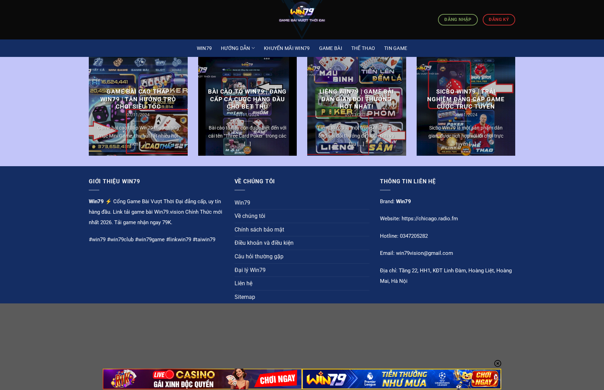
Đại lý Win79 (250, 270)
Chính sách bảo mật (259, 229)
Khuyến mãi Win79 (287, 48)
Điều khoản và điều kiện (264, 243)
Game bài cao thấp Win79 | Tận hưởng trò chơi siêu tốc (138, 99)
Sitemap (245, 297)
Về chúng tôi (250, 216)
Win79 (204, 48)
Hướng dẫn (235, 48)
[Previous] (87, 110)
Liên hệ (243, 283)
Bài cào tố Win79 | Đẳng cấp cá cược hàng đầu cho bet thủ (247, 99)
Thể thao (363, 48)
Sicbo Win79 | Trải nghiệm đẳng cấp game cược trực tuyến (466, 99)
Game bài (330, 48)
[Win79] (302, 19)
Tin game (395, 48)
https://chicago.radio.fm (430, 218)
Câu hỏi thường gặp (259, 256)
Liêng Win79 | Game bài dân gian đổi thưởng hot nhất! (356, 99)
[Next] (516, 110)
